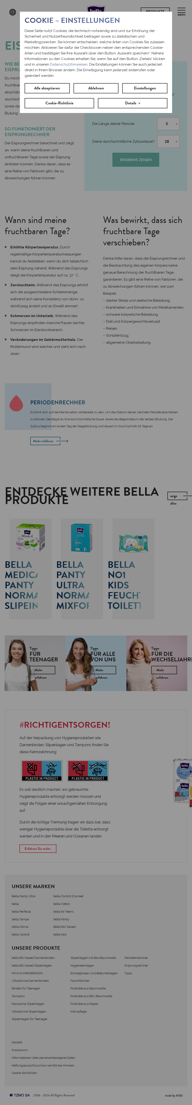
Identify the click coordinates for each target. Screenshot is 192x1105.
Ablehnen (96, 88)
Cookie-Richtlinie (59, 103)
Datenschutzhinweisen (69, 64)
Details (130, 103)
